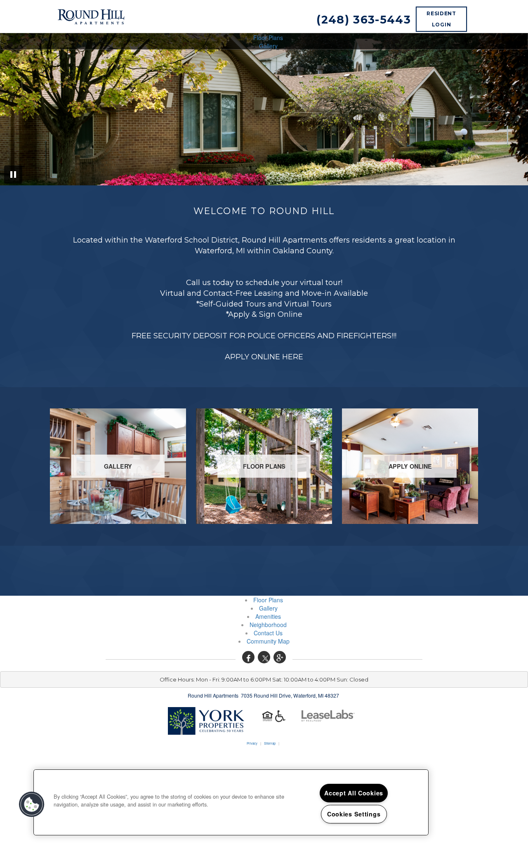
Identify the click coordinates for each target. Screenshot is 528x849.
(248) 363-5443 (363, 19)
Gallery (268, 46)
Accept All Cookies (353, 793)
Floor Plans (268, 37)
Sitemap (270, 743)
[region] (231, 802)
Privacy (252, 743)
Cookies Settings (354, 814)
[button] (248, 657)
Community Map (268, 641)
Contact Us (268, 633)
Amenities (268, 616)
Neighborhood (268, 624)
